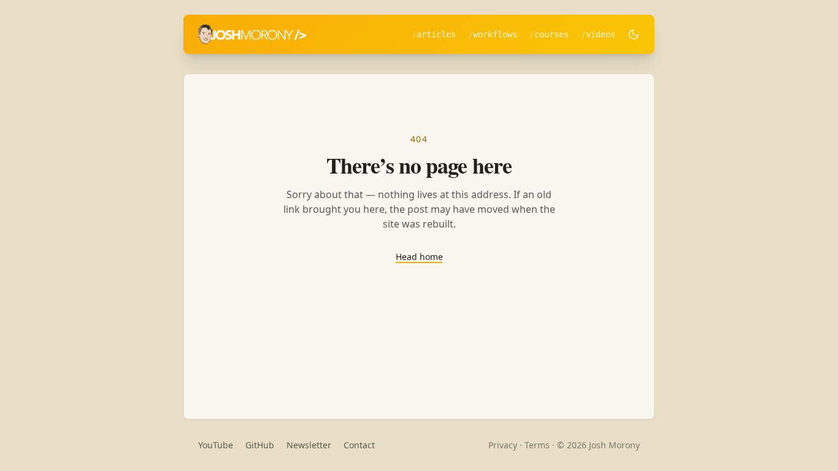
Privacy (502, 445)
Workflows (495, 34)
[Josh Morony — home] (252, 34)
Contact (359, 445)
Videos (600, 34)
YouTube (215, 445)
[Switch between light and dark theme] (634, 34)
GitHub (259, 445)
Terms (537, 445)
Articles (436, 34)
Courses (551, 34)
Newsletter (308, 445)
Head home (419, 256)
